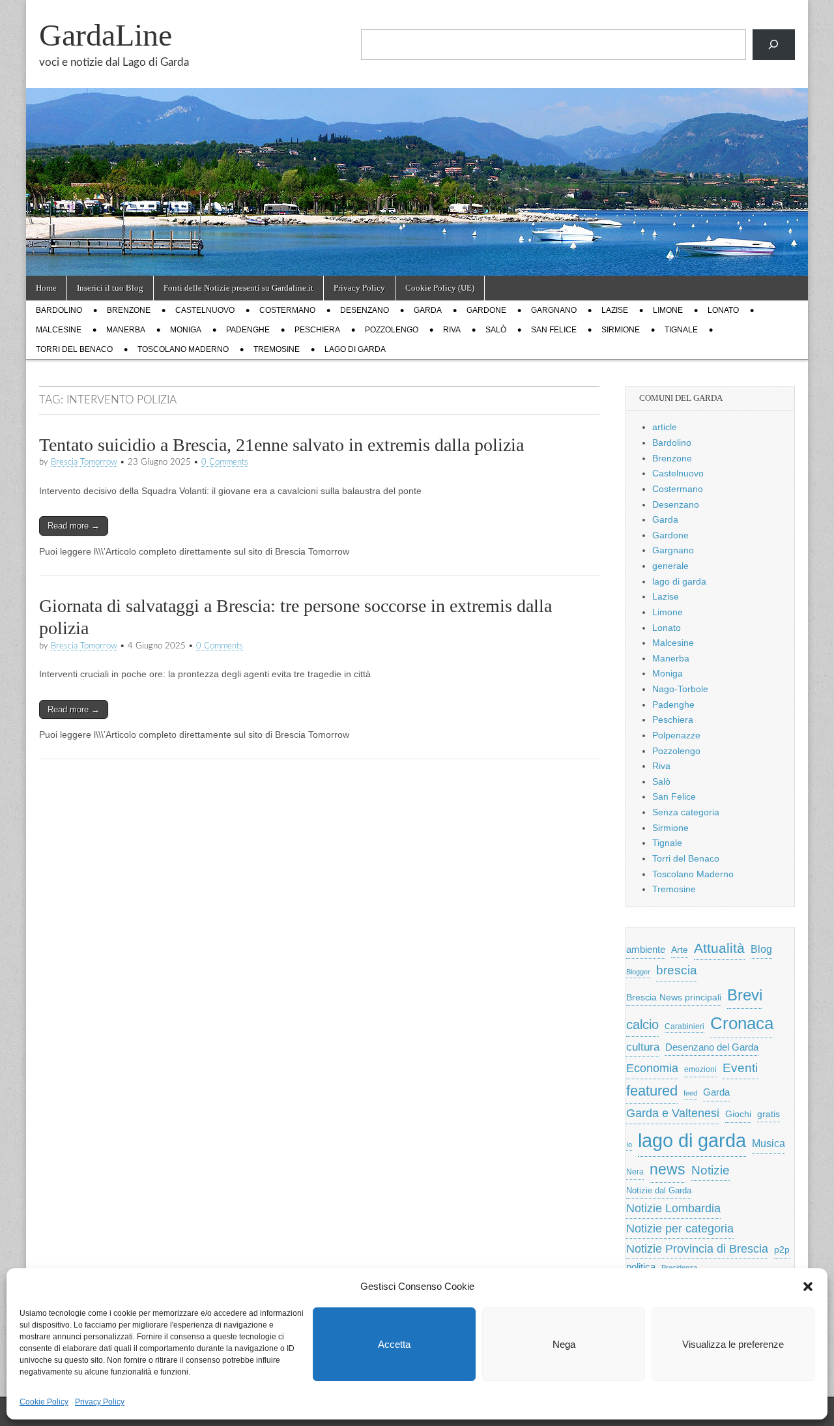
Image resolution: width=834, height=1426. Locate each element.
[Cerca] (774, 44)
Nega (564, 1344)
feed (690, 1093)
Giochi (738, 1114)
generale (670, 565)
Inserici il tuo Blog (110, 288)
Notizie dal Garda (658, 1190)
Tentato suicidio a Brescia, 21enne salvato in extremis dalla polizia (281, 445)
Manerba (125, 329)
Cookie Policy (44, 1401)
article (664, 427)
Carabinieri (684, 1026)
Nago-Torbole (680, 689)
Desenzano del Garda (711, 1047)
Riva (452, 329)
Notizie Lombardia (673, 1208)
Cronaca (741, 1023)
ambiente (645, 949)
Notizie (710, 1170)
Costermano (287, 310)
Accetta (394, 1344)
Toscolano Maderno (183, 349)
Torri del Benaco (74, 349)
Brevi (744, 995)
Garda (428, 310)
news (667, 1169)
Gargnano (554, 310)
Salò (495, 329)
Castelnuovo (205, 310)
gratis (768, 1114)
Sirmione (620, 329)
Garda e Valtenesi (672, 1113)
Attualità (719, 947)
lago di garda (355, 349)
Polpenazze (676, 735)
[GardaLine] (417, 138)
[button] (807, 1286)
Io (629, 1144)
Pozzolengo (391, 329)
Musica (768, 1143)
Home (46, 288)
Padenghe (248, 329)
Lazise (614, 310)
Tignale (681, 329)
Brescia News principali (673, 997)
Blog (761, 949)
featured (652, 1091)
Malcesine (58, 329)
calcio (642, 1024)
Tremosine (276, 349)
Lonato (723, 310)
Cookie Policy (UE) (439, 288)
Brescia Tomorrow (84, 462)
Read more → (74, 526)
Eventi (740, 1067)
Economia (652, 1068)
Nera (635, 1171)
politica (640, 1267)
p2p (782, 1250)
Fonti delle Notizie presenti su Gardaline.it (238, 288)
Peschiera (317, 329)
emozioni (700, 1069)
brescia (676, 970)
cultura (642, 1047)
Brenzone (129, 310)
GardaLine (105, 35)
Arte (679, 950)
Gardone (486, 310)
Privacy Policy (99, 1401)
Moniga (185, 329)
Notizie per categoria (680, 1228)
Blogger (638, 972)
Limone (668, 310)
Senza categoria (685, 812)
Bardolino (59, 310)
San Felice (554, 329)
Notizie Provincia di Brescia (697, 1248)
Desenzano (364, 310)
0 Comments (224, 462)
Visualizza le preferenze (733, 1344)
